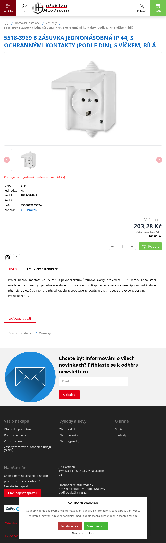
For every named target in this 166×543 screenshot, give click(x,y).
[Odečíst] (112, 246)
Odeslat (69, 395)
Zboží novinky (68, 435)
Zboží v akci (67, 429)
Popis (13, 269)
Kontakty (121, 435)
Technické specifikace (42, 269)
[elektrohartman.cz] (83, 8)
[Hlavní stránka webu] (6, 23)
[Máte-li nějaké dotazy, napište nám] (16, 257)
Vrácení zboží (13, 441)
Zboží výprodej (69, 441)
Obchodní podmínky (18, 429)
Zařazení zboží (20, 319)
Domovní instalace (20, 333)
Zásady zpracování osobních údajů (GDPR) (27, 448)
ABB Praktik (29, 210)
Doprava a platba (15, 435)
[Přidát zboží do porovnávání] (7, 257)
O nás (119, 429)
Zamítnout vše (70, 526)
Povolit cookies (95, 526)
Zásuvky (45, 333)
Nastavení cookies (83, 533)
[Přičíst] (132, 246)
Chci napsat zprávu (22, 493)
